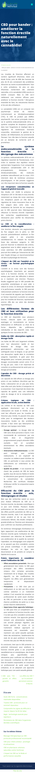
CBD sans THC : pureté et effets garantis (9, 678)
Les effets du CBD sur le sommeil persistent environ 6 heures (25, 680)
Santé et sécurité (7, 65)
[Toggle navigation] (32, 4)
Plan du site (17, 771)
